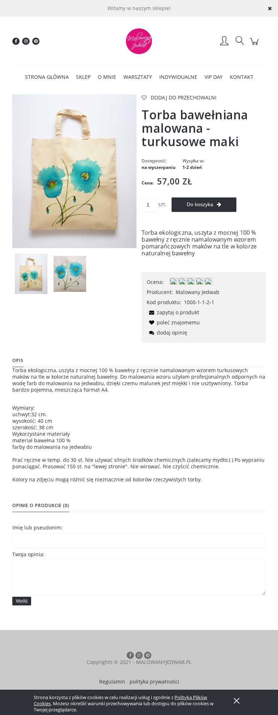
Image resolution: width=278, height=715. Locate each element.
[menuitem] (47, 77)
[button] (173, 312)
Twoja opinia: (28, 554)
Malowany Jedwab (197, 292)
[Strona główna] (139, 41)
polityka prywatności (154, 681)
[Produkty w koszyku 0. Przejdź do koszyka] (255, 45)
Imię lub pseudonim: (37, 527)
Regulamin (112, 681)
